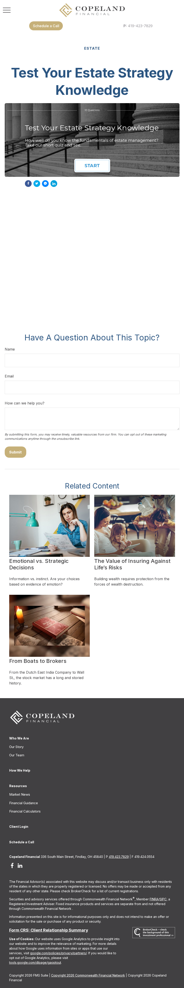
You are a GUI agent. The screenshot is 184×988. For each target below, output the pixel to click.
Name (10, 349)
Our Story (16, 747)
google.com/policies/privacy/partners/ (58, 953)
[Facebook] (12, 865)
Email (9, 376)
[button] (46, 25)
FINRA (154, 899)
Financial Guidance (23, 803)
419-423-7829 (138, 26)
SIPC (163, 899)
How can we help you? (24, 403)
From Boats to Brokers (37, 661)
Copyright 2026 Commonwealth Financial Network (88, 975)
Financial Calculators (25, 811)
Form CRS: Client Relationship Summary (48, 930)
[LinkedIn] (20, 865)
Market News (19, 794)
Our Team (16, 755)
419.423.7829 (119, 857)
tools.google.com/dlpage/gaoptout (35, 962)
